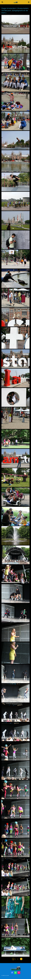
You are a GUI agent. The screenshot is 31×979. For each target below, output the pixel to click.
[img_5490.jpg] (15, 397)
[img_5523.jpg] (15, 907)
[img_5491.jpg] (15, 418)
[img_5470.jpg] (15, 24)
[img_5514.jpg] (15, 751)
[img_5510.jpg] (15, 770)
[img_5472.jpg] (15, 82)
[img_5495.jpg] (15, 477)
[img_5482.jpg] (15, 278)
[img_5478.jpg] (15, 201)
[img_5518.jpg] (15, 886)
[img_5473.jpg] (15, 101)
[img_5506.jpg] (15, 653)
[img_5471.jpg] (15, 63)
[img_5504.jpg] (15, 612)
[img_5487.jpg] (15, 338)
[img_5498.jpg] (15, 516)
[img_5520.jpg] (15, 847)
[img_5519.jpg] (15, 867)
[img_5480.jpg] (15, 239)
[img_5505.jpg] (15, 632)
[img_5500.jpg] (15, 554)
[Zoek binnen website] (2, 2)
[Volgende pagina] (21, 959)
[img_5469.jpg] (15, 43)
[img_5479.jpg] (15, 220)
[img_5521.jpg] (15, 927)
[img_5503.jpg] (15, 593)
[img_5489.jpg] (15, 378)
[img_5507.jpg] (15, 673)
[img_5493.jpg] (15, 458)
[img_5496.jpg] (15, 497)
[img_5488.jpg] (15, 358)
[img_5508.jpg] (15, 693)
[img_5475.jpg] (15, 161)
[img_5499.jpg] (15, 535)
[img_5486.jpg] (15, 317)
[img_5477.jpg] (15, 181)
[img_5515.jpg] (15, 809)
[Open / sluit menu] (28, 2)
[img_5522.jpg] (15, 947)
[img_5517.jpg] (15, 789)
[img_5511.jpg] (15, 731)
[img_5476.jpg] (15, 140)
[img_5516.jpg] (15, 828)
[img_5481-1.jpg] (15, 259)
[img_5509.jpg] (15, 712)
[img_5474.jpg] (15, 121)
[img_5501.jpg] (15, 574)
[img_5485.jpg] (15, 297)
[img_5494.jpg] (15, 439)
